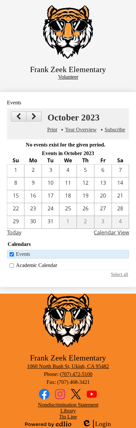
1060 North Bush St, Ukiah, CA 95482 (68, 366)
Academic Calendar (36, 265)
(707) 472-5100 (76, 374)
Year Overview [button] (81, 129)
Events (23, 254)
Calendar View (111, 232)
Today (14, 232)
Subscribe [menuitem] (115, 129)
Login (96, 424)
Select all (119, 274)
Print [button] (52, 129)
